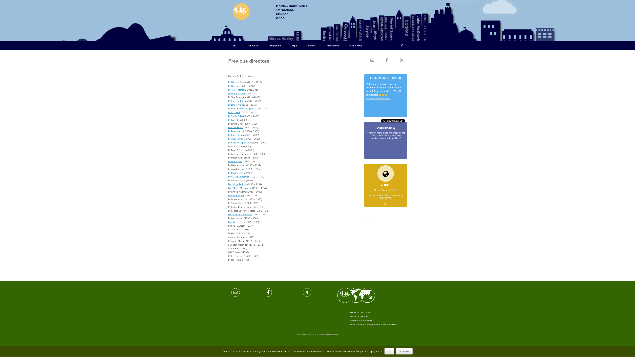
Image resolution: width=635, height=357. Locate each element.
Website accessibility (361, 320)
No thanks (404, 351)
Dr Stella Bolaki (236, 116)
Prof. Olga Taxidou (237, 184)
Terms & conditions (360, 312)
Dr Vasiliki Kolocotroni (239, 176)
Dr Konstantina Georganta (241, 108)
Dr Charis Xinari (236, 135)
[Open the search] (402, 45)
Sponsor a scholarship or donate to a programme (385, 196)
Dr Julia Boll (234, 112)
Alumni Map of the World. (385, 190)
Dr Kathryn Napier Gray (239, 142)
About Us (253, 45)
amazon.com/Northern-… (378, 98)
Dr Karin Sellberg (237, 100)
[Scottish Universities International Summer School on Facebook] (386, 60)
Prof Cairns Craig (236, 221)
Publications (332, 45)
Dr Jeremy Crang (236, 172)
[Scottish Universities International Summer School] (240, 13)
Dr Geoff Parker (236, 195)
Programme (275, 45)
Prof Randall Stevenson (240, 214)
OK (389, 351)
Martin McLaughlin (242, 187)
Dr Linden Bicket (236, 93)
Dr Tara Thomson (237, 89)
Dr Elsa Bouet (235, 85)
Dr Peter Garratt (236, 131)
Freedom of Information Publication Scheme (373, 324)
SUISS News (355, 45)
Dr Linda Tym (234, 104)
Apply (294, 45)
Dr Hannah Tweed (237, 82)
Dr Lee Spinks (235, 161)
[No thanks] (631, 351)
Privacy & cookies (359, 316)
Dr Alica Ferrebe (236, 138)
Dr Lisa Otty (234, 119)
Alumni (311, 45)
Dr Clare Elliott (235, 127)
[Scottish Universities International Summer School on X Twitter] (401, 60)
